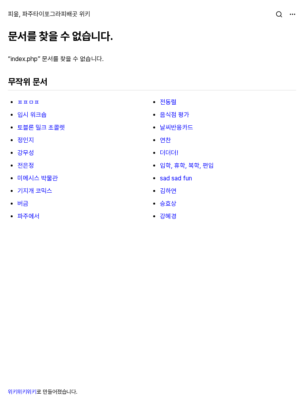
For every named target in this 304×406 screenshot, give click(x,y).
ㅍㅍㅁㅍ (28, 102)
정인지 (25, 140)
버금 (22, 203)
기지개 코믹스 (34, 191)
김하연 (168, 191)
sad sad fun (176, 178)
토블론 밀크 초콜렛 (41, 127)
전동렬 (168, 102)
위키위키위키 (22, 392)
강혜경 (168, 216)
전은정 (25, 165)
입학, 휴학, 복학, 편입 (187, 165)
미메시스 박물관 (37, 178)
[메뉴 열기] (292, 14)
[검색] (279, 14)
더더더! (169, 153)
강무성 (25, 153)
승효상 (168, 203)
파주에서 (28, 216)
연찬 (165, 140)
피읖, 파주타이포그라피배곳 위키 (49, 14)
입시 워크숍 (32, 115)
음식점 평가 (174, 115)
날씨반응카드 (176, 127)
